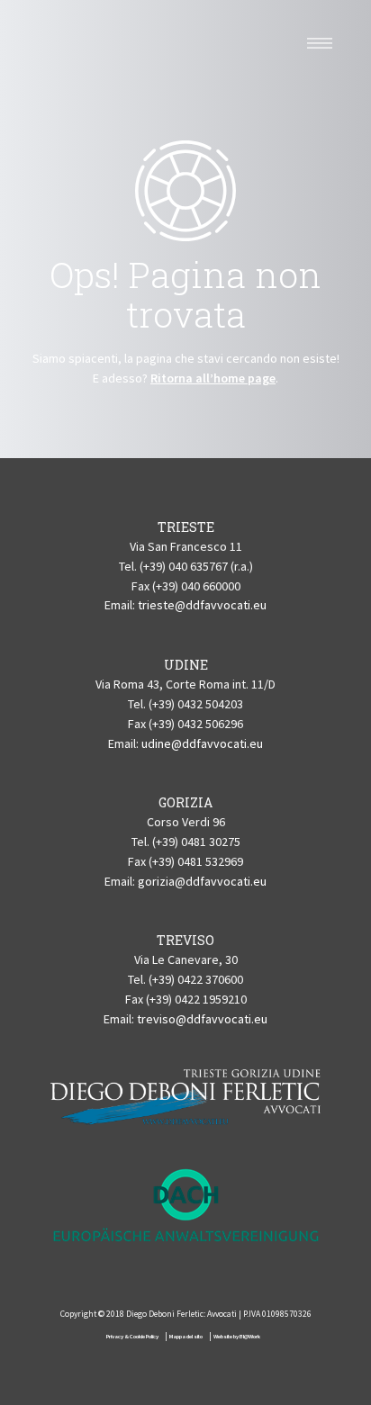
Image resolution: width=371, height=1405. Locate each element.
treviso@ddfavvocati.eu (202, 1019)
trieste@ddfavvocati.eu (202, 605)
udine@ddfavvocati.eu (202, 743)
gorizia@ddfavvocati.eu (202, 881)
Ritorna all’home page (213, 378)
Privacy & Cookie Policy (132, 1336)
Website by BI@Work (236, 1336)
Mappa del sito (186, 1336)
